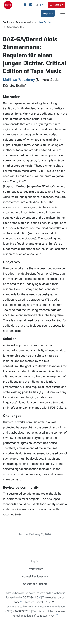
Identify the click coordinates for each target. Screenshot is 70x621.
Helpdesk (47, 13)
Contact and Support (35, 583)
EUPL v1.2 (48, 602)
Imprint (35, 561)
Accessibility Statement (35, 576)
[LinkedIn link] (31, 5)
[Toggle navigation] (63, 13)
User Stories (45, 22)
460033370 (21, 611)
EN (41, 4)
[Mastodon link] (26, 5)
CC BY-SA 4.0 (30, 597)
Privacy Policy (35, 568)
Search (56, 4)
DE (37, 4)
